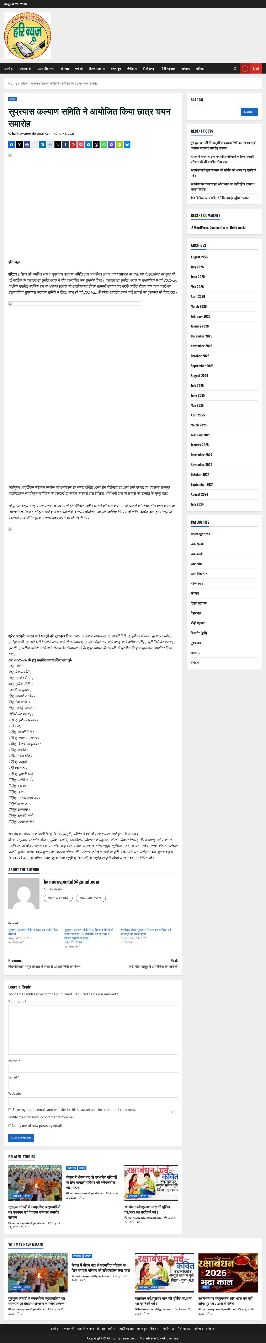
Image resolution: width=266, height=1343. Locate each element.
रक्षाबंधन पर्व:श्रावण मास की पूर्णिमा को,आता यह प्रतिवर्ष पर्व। (147, 1209)
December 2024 (201, 454)
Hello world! (238, 227)
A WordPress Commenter (208, 227)
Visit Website (58, 898)
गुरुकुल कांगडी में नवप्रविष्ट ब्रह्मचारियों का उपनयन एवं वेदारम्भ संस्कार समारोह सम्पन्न (34, 1212)
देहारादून (116, 68)
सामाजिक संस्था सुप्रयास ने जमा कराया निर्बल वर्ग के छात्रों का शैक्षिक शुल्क (146, 932)
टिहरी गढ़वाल (97, 68)
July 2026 (197, 266)
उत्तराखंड (17, 1196)
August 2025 (199, 375)
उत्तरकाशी (25, 68)
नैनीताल (132, 68)
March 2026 (199, 306)
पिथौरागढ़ (148, 68)
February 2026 (201, 316)
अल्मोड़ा (8, 68)
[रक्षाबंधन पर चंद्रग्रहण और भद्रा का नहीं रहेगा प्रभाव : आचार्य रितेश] (228, 1273)
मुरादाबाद (196, 642)
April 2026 (198, 296)
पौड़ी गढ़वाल (168, 68)
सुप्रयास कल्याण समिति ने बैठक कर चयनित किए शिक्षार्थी (33, 932)
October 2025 (200, 355)
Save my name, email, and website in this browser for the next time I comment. (74, 1109)
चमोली (79, 68)
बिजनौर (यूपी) (199, 632)
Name (14, 1061)
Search (197, 99)
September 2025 (202, 365)
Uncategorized (200, 533)
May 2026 (197, 286)
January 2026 (200, 326)
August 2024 (199, 494)
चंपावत (65, 68)
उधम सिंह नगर (46, 68)
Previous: (44, 963)
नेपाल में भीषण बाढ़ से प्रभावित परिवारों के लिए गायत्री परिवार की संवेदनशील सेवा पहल (91, 1182)
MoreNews (148, 1338)
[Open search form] (235, 68)
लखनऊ (195, 652)
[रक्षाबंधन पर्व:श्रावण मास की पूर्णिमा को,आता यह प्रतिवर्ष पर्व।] (151, 1183)
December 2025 (201, 336)
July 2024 (197, 504)
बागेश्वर (185, 68)
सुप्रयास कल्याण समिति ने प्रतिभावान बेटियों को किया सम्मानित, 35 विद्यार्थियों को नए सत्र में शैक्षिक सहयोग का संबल (88, 934)
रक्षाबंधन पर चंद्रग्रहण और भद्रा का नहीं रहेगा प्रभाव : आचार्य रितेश (225, 1300)
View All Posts (90, 898)
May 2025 (197, 405)
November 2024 (201, 464)
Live (256, 68)
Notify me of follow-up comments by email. (41, 1117)
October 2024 (200, 474)
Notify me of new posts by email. (37, 1125)
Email (14, 1077)
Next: (153, 963)
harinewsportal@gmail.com (32, 133)
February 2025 (200, 434)
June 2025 (198, 395)
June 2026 (198, 276)
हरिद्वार (200, 68)
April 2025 (198, 415)
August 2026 (199, 256)
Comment (17, 1001)
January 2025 (200, 444)
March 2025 (199, 424)
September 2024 (202, 484)
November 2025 (201, 345)
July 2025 (197, 385)
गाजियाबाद (197, 583)
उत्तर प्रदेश (197, 543)
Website (14, 1093)
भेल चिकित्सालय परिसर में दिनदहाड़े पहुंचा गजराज (220, 197)
